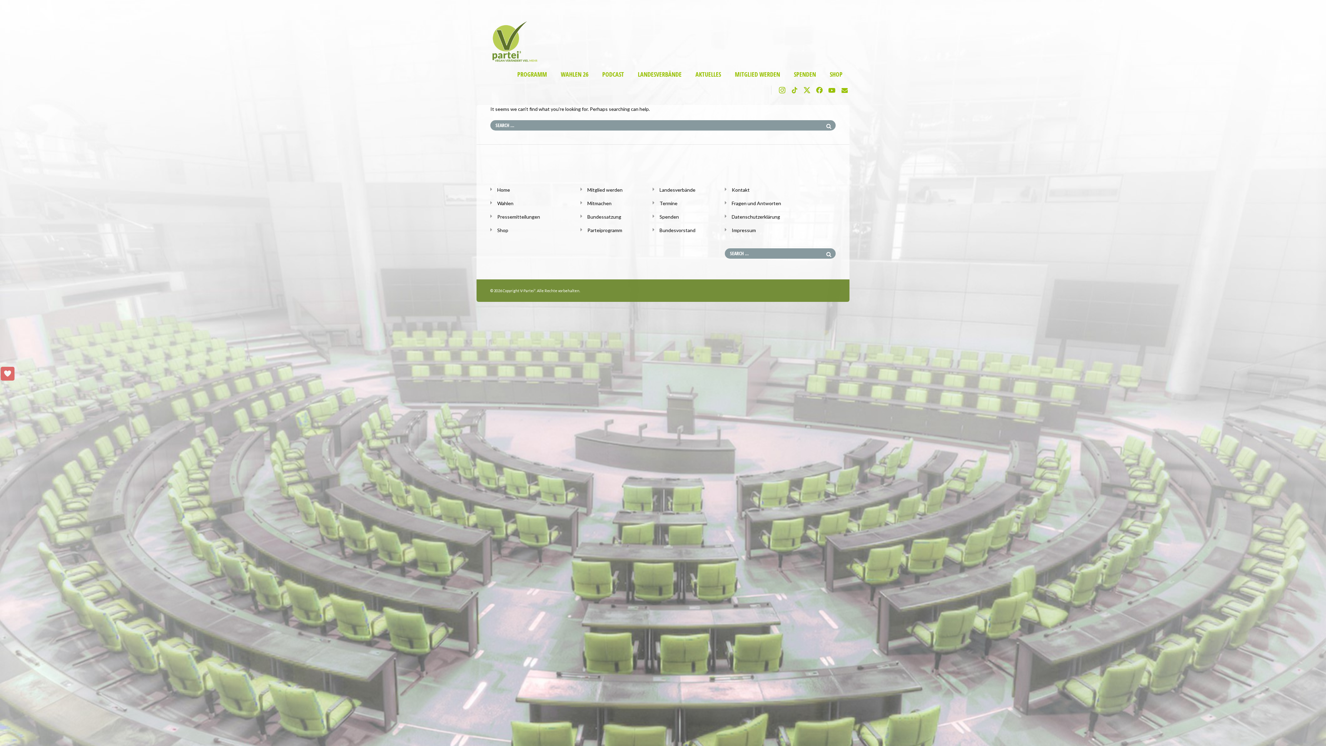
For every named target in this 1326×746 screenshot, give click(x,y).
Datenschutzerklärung (756, 217)
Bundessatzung (604, 217)
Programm (532, 74)
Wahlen (505, 203)
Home (503, 190)
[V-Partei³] (512, 60)
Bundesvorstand (677, 230)
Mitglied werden (757, 74)
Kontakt (741, 190)
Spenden (805, 74)
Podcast (613, 74)
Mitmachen (599, 203)
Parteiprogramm (604, 230)
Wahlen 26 (574, 74)
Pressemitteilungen (518, 217)
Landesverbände (660, 74)
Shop (836, 74)
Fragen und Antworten (756, 203)
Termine (669, 203)
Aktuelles (708, 74)
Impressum (744, 230)
